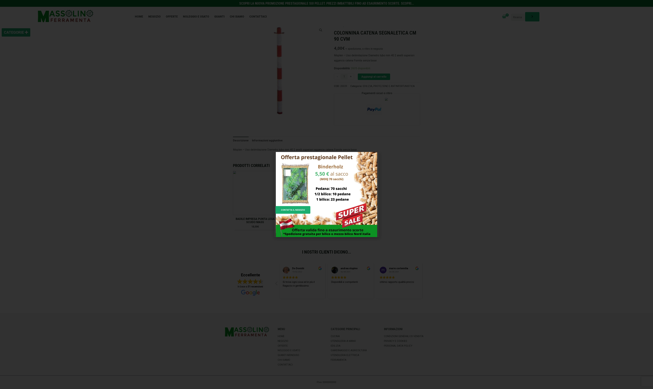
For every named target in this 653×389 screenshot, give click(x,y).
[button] (375, 156)
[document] (326, 194)
